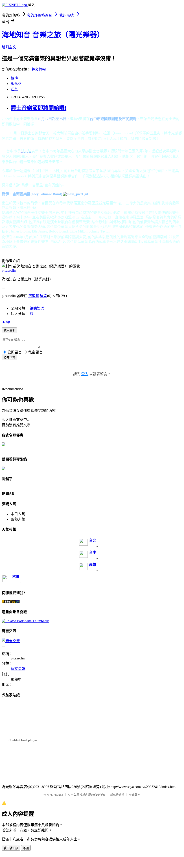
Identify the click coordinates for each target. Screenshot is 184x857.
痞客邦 (33, 296)
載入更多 (9, 330)
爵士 (33, 314)
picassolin (9, 270)
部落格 (16, 84)
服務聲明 (134, 795)
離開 (26, 848)
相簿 (14, 78)
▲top (6, 321)
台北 (92, 540)
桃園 (16, 577)
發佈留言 (9, 357)
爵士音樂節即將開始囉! (38, 108)
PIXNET (58, 795)
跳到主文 (9, 47)
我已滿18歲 (11, 848)
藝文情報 (38, 69)
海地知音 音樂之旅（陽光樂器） (53, 35)
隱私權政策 (117, 795)
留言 (43, 296)
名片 (14, 89)
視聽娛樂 (37, 308)
